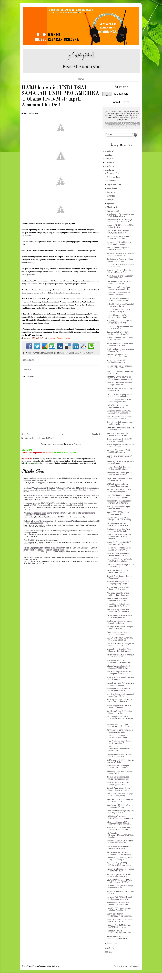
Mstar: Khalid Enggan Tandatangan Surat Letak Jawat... (120, 870)
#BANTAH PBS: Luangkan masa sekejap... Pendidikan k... (119, 909)
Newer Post (26, 434)
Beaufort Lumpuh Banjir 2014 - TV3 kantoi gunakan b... (120, 812)
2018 (107, 155)
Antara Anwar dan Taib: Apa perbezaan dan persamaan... (119, 853)
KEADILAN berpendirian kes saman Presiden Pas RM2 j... (120, 350)
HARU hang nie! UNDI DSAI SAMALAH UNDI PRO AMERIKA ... (120, 719)
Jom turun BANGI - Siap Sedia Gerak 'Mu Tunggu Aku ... (118, 572)
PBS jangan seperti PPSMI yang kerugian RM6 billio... (119, 756)
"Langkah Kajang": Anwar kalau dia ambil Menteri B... (120, 429)
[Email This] (22, 360)
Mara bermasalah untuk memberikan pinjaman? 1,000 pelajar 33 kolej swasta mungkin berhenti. (62, 496)
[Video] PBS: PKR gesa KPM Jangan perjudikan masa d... (118, 300)
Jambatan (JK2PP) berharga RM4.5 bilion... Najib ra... (120, 226)
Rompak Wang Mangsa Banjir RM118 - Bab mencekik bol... (118, 789)
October (110, 181)
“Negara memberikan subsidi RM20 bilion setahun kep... (118, 778)
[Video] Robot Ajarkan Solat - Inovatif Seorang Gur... (119, 311)
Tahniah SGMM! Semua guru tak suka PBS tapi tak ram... (120, 474)
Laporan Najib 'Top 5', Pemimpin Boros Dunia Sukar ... (119, 367)
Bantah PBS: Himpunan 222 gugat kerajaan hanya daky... (120, 795)
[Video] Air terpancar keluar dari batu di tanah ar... (120, 328)
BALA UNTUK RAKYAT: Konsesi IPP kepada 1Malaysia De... (120, 255)
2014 (107, 170)
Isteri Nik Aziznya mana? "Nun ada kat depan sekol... (120, 679)
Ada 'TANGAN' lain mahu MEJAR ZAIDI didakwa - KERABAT (119, 881)
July (108, 192)
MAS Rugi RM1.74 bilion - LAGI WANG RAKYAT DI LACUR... (118, 611)
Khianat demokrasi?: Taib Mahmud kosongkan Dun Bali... (120, 283)
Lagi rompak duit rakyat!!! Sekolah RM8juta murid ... (118, 737)
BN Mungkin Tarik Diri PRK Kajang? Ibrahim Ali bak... (120, 761)
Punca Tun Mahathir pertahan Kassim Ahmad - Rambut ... (118, 496)
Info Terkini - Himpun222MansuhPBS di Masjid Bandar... (120, 835)
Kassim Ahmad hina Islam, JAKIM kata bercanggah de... (120, 617)
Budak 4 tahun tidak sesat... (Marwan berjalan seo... (118, 600)
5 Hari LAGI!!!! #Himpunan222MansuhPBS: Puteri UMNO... (118, 749)
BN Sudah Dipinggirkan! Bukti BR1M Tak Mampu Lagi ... (118, 451)
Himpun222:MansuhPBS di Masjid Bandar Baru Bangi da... (120, 842)
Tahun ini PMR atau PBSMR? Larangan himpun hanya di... (119, 823)
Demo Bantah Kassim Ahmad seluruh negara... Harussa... (118, 555)
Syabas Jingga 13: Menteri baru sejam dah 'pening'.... (119, 707)
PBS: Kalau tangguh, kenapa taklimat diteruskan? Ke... (118, 594)
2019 (107, 151)
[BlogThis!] (25, 360)
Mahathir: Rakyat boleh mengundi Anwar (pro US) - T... (120, 695)
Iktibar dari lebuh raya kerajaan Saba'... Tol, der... (119, 772)
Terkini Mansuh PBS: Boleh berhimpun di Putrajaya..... (118, 938)
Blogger (77, 444)
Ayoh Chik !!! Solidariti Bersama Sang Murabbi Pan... (119, 384)
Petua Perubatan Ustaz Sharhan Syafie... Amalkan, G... (120, 742)
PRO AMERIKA (87, 353)
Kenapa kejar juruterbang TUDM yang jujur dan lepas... (119, 859)
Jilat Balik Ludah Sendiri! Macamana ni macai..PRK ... (118, 525)
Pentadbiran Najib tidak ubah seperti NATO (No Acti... (118, 605)
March (110, 207)
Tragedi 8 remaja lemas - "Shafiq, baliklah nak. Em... (120, 480)
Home (81, 79)
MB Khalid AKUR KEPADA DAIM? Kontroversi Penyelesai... (119, 491)
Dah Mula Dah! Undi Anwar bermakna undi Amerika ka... (119, 726)
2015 (107, 166)
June (109, 196)
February (111, 211)
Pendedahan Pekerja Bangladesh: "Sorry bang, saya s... (120, 277)
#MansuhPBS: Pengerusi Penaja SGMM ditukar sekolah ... (119, 560)
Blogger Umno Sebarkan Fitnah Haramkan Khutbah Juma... (119, 650)
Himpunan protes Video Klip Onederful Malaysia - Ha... (118, 904)
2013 (107, 948)
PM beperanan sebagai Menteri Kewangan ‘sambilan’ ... (119, 238)
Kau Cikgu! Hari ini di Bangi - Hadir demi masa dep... (120, 566)
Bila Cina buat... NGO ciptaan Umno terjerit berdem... (118, 589)
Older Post (96, 434)
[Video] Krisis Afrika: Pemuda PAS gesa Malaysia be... (120, 266)
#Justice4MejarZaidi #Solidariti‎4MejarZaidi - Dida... (119, 932)
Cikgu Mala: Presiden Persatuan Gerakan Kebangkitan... (119, 848)
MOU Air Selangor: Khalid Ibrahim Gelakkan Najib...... (120, 339)
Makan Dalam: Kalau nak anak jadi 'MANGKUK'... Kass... (120, 656)
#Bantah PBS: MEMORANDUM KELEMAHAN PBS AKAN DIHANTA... (119, 537)
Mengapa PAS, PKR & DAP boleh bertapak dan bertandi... (119, 898)
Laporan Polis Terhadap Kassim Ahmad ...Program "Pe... (119, 549)
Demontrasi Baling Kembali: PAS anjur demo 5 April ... (119, 440)
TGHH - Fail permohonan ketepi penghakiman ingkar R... (119, 395)
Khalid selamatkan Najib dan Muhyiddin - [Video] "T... (118, 232)
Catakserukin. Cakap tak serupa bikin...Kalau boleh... (119, 622)
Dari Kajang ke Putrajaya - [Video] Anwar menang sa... (120, 260)
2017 (107, 159)
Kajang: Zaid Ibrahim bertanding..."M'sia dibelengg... (119, 915)
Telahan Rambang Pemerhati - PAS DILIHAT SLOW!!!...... (119, 667)
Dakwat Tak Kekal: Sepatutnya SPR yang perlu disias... (119, 784)
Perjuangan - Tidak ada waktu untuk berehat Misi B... (118, 690)
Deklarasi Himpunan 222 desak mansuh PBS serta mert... (119, 502)
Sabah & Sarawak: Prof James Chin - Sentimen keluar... (120, 684)
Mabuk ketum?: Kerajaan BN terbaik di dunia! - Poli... (118, 249)
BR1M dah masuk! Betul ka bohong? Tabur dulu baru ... (118, 485)
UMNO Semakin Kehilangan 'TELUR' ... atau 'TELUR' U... (118, 767)
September (112, 185)
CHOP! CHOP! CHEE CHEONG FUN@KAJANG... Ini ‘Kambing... (120, 519)
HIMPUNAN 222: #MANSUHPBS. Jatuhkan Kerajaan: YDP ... (119, 829)
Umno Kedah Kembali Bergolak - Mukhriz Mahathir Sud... (120, 271)
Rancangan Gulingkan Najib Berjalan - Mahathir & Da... (118, 333)
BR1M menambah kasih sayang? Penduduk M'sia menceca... (119, 221)
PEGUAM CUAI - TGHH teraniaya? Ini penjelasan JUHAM (120, 322)
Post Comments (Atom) (44, 438)
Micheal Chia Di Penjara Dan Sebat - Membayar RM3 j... (120, 305)
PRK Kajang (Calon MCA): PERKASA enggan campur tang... (120, 817)
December (111, 173)
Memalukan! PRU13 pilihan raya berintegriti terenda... (119, 243)
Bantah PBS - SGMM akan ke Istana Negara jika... (118, 513)
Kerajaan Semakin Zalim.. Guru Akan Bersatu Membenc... (119, 412)
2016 (107, 163)
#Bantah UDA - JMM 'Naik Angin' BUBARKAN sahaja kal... (120, 926)
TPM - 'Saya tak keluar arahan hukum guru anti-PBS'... (119, 418)
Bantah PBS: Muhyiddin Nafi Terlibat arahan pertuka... (118, 435)
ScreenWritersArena (132, 966)
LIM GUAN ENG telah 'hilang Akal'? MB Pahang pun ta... (120, 645)
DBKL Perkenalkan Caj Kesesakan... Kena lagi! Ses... (119, 662)
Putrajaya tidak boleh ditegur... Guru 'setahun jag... (119, 508)
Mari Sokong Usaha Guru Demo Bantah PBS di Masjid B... (119, 876)
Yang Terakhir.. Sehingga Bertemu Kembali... (41, 540)
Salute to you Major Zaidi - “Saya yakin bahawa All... (120, 887)
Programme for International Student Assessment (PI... (118, 288)
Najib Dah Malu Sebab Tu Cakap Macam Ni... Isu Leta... (119, 921)
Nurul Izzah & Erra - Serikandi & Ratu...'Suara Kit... (119, 712)
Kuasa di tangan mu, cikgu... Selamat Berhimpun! (118, 633)
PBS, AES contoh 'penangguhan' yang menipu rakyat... (119, 406)
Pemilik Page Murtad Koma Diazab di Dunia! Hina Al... (120, 446)
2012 (107, 952)
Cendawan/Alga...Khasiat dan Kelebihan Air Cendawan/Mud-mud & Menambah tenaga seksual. (61, 488)
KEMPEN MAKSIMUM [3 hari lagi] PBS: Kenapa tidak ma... (120, 639)
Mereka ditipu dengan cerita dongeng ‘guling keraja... (118, 583)
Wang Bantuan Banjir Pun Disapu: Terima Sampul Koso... (120, 731)
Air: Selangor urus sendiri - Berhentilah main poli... (117, 361)
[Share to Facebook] (30, 360)
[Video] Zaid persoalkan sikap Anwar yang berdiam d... (119, 401)
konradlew (59, 444)
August (110, 188)
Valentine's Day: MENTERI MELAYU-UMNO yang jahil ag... (120, 864)
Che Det (78, 353)
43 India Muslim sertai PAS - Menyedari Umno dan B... (118, 316)
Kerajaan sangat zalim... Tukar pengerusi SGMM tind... (118, 530)
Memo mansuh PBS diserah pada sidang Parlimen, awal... (120, 345)
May (109, 200)
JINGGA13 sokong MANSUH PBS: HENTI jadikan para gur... (120, 701)
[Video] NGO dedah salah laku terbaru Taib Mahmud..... (119, 294)
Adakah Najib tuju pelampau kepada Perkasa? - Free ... (118, 356)
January (110, 943)
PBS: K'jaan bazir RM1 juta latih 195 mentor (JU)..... (120, 373)
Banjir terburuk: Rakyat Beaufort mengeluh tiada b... (120, 801)
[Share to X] (27, 360)
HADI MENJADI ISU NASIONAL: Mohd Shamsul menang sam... (119, 378)
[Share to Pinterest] (32, 360)
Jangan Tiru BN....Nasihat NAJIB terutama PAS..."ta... (119, 543)
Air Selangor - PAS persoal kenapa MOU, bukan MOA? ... (120, 215)
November (111, 177)
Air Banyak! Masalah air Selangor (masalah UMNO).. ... (120, 628)
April (109, 204)
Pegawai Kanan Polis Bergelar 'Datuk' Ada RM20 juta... (118, 468)
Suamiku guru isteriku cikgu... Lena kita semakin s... (120, 463)
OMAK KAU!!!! (38, 338)
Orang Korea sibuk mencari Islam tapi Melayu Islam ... (120, 423)
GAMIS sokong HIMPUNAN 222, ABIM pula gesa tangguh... (119, 673)
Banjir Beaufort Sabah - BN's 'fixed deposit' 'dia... (118, 806)
